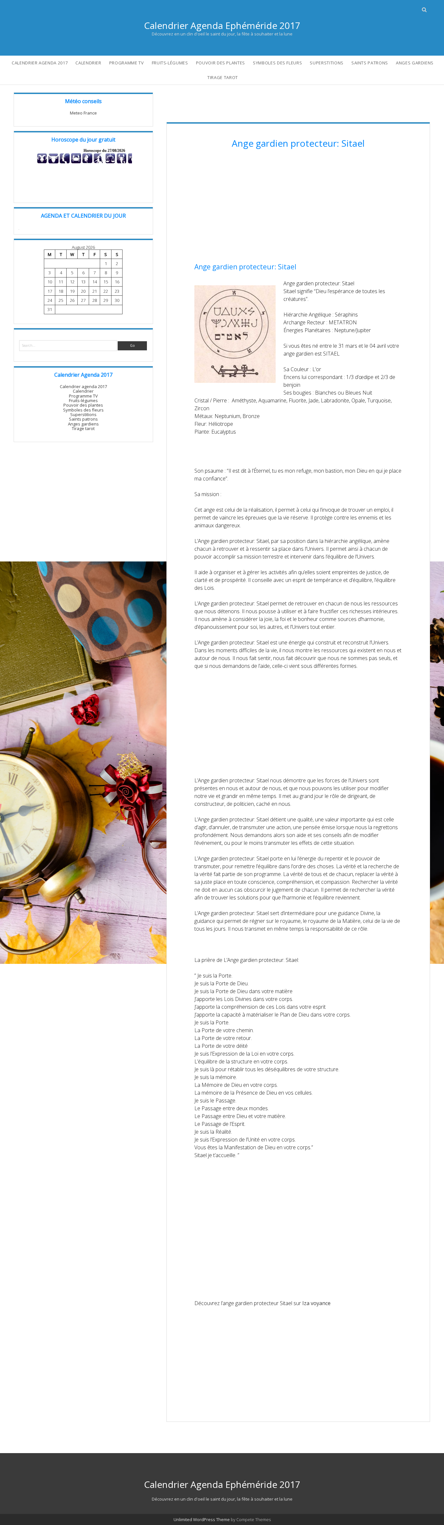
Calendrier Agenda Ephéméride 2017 (222, 25)
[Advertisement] (298, 206)
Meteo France (83, 113)
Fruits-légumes (170, 63)
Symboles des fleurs (277, 63)
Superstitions (326, 63)
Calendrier (88, 63)
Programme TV (126, 63)
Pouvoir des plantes (220, 63)
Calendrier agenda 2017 (40, 63)
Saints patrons (369, 63)
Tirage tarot (222, 77)
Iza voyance (316, 1303)
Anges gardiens (415, 63)
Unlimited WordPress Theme (202, 1519)
